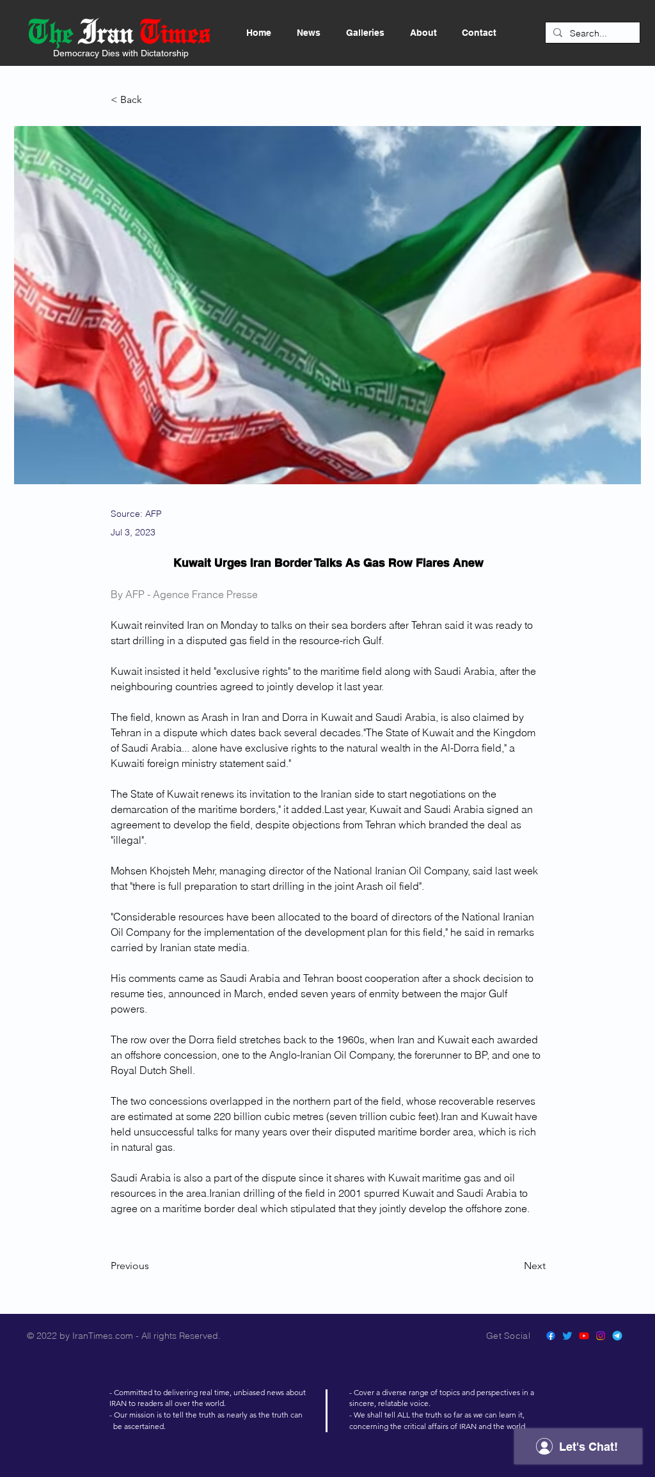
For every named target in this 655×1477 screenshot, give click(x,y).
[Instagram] (600, 1335)
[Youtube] (584, 1335)
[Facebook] (550, 1335)
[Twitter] (567, 1335)
